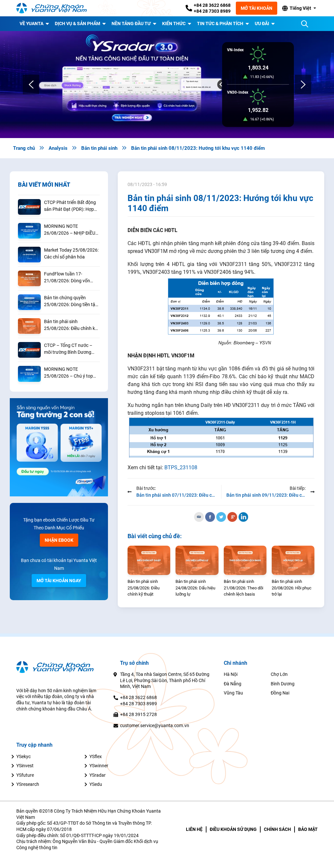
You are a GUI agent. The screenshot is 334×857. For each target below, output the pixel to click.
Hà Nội (230, 674)
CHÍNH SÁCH (277, 829)
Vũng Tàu (233, 692)
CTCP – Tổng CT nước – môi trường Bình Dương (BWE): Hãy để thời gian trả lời (71, 349)
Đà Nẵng (232, 683)
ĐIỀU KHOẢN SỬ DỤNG (233, 829)
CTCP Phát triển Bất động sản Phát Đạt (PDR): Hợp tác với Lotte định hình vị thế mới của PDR (70, 206)
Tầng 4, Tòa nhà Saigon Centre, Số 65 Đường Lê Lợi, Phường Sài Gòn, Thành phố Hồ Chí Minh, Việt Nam (164, 680)
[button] (299, 8)
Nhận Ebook (59, 540)
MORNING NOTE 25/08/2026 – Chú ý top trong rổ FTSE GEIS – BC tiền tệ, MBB (68, 373)
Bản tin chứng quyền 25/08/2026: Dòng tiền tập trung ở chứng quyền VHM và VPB (71, 301)
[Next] (303, 84)
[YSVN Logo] (55, 8)
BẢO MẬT (308, 829)
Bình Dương (283, 683)
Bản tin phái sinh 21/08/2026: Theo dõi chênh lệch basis (243, 588)
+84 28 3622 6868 (212, 5)
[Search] (304, 23)
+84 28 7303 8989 (212, 11)
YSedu (95, 784)
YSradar (97, 775)
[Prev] (31, 84)
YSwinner (98, 765)
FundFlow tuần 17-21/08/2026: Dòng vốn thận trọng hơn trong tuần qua (70, 277)
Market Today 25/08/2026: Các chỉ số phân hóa (71, 253)
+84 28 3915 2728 (138, 714)
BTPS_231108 (180, 467)
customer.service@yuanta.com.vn (154, 725)
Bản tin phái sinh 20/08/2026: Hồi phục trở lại (291, 588)
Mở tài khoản (256, 8)
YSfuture (25, 775)
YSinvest (25, 765)
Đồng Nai (280, 692)
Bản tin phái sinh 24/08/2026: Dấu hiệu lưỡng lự (195, 588)
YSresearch (27, 784)
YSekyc (23, 756)
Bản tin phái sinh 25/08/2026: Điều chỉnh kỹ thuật (70, 325)
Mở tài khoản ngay (59, 580)
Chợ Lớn (279, 674)
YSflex (95, 756)
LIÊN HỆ (194, 829)
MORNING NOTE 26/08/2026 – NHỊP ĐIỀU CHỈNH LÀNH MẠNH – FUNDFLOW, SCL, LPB (69, 230)
